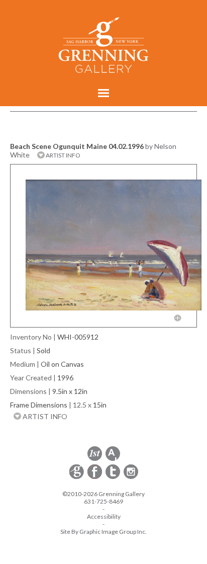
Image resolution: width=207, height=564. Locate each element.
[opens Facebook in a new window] (95, 477)
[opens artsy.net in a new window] (113, 459)
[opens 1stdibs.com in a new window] (94, 459)
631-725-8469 (103, 501)
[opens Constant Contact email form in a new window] (77, 477)
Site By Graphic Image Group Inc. (103, 531)
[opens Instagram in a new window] (131, 477)
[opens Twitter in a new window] (114, 477)
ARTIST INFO (62, 155)
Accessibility (104, 516)
